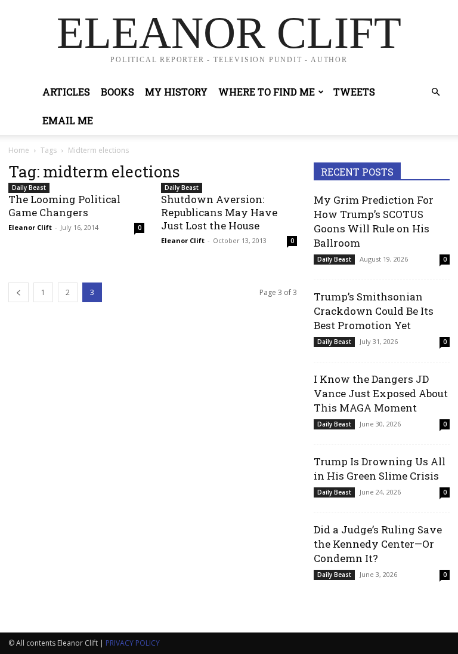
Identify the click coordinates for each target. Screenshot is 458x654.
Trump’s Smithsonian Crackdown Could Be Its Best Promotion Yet (374, 311)
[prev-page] (18, 292)
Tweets (354, 91)
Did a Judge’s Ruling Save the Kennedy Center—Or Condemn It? (378, 544)
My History (176, 91)
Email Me (67, 120)
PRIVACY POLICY (133, 643)
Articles (66, 91)
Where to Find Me (266, 91)
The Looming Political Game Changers (64, 205)
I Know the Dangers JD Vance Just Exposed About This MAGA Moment (381, 393)
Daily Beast (29, 187)
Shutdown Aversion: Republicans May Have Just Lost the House (219, 212)
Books (117, 91)
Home (18, 150)
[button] (435, 92)
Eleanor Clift (30, 227)
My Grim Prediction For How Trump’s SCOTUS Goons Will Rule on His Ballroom (374, 221)
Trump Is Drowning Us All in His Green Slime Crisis (379, 469)
